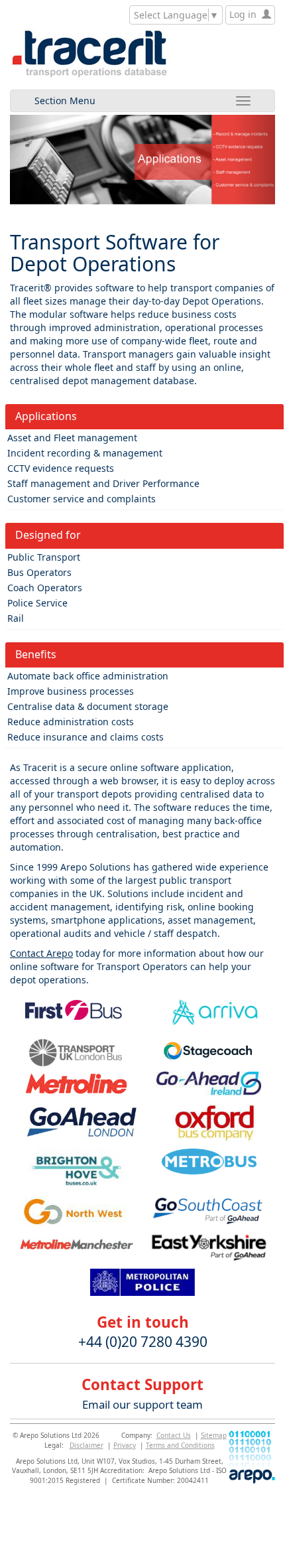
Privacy (124, 1445)
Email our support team (142, 1404)
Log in (245, 14)
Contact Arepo (41, 953)
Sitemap (214, 1435)
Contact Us (173, 1435)
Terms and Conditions (180, 1445)
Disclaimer (86, 1445)
